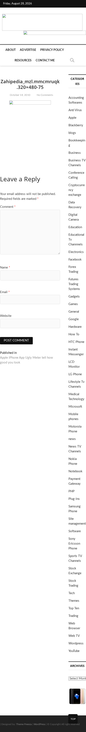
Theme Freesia (24, 724)
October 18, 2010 (19, 95)
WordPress (39, 724)
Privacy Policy (52, 50)
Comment (7, 206)
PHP (71, 491)
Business (74, 152)
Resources (23, 60)
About (10, 50)
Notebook (75, 471)
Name (5, 267)
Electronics (76, 252)
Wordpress (75, 643)
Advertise (28, 50)
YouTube (74, 651)
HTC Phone (76, 342)
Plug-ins (74, 498)
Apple (72, 117)
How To (73, 334)
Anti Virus (75, 110)
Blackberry (75, 125)
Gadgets (74, 296)
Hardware (75, 326)
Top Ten (73, 608)
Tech (71, 593)
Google (73, 319)
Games (73, 304)
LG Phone (75, 374)
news (72, 439)
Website (5, 315)
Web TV (74, 635)
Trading (73, 615)
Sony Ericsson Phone (74, 543)
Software (74, 531)
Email (5, 292)
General (73, 311)
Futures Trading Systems (74, 284)
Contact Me (45, 60)
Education (75, 227)
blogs (72, 132)
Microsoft (75, 406)
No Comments (44, 95)
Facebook (75, 259)
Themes (73, 600)
